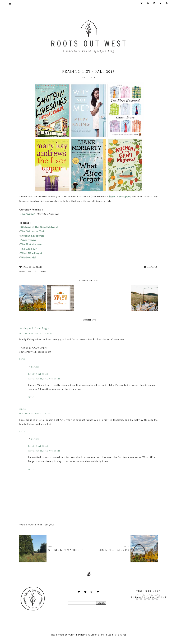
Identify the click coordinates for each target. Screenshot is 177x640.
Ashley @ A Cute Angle (34, 328)
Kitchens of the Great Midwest (39, 226)
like (29, 271)
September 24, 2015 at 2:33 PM (44, 379)
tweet (22, 271)
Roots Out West (38, 374)
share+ (43, 271)
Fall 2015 (28, 267)
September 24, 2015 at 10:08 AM (36, 333)
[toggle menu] (10, 3)
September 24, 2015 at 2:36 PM (44, 451)
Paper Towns (28, 239)
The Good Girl (28, 248)
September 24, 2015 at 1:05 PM (35, 414)
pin (35, 271)
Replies (35, 367)
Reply (22, 359)
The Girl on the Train (32, 231)
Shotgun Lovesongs (32, 235)
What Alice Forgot (31, 253)
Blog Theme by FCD (116, 635)
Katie (22, 408)
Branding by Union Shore (90, 635)
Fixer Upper (27, 213)
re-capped (125, 196)
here (112, 196)
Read (38, 267)
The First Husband (31, 244)
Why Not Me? (28, 257)
